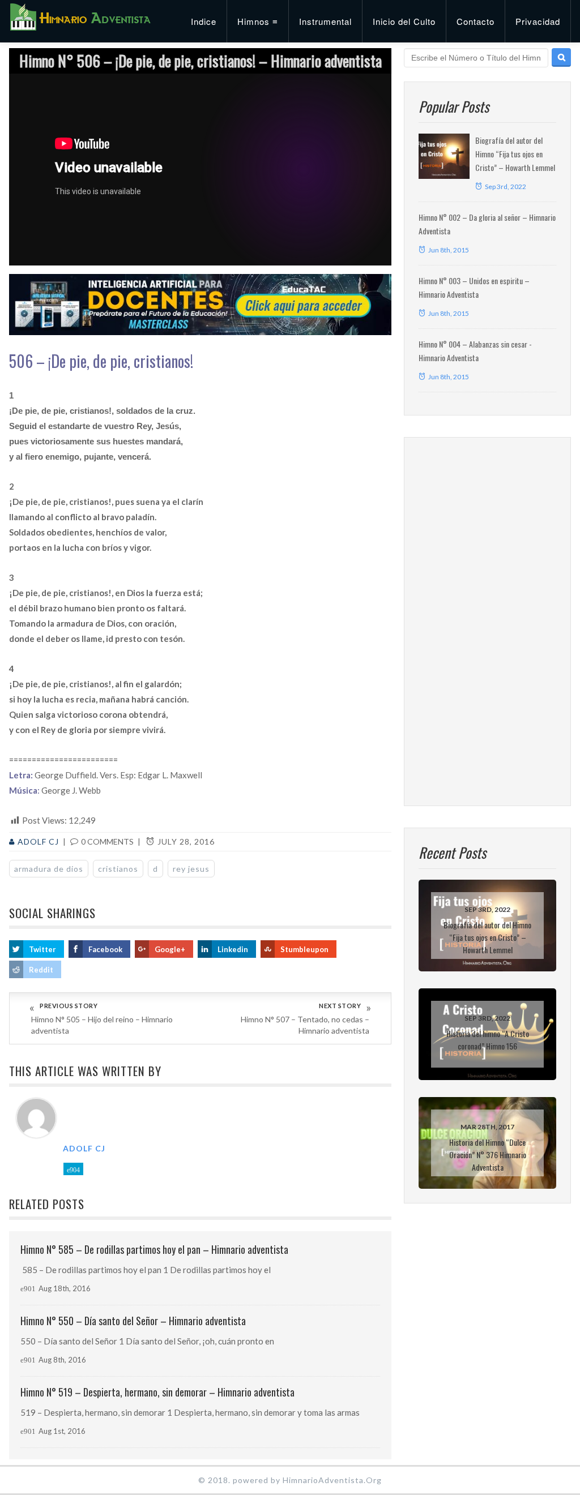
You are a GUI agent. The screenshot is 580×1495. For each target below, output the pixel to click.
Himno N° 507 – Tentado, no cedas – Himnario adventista (305, 1024)
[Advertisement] (487, 621)
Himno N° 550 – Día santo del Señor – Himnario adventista (133, 1320)
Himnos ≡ (257, 21)
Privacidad (537, 21)
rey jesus (191, 868)
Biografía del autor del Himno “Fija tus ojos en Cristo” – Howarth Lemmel (515, 153)
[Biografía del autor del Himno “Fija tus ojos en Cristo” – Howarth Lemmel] (444, 156)
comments (107, 841)
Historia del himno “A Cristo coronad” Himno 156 (487, 1039)
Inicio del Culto (404, 21)
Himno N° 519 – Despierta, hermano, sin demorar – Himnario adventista (157, 1392)
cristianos (118, 868)
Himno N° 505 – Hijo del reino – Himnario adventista (102, 1024)
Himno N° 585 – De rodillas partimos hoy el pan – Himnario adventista (154, 1249)
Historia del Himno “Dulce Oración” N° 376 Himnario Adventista (487, 1154)
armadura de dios (48, 868)
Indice (203, 21)
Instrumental (325, 21)
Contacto (475, 21)
